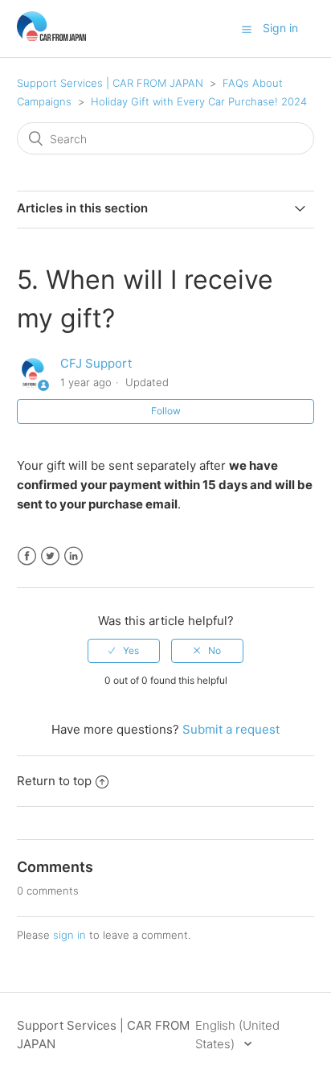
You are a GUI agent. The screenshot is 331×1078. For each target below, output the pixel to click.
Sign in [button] (280, 28)
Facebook (27, 556)
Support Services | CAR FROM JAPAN (110, 82)
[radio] (124, 651)
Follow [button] (166, 411)
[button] (246, 29)
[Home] (52, 36)
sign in (69, 934)
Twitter (50, 556)
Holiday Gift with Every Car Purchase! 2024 (199, 101)
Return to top (54, 780)
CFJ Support (96, 363)
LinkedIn (73, 556)
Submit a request (231, 729)
